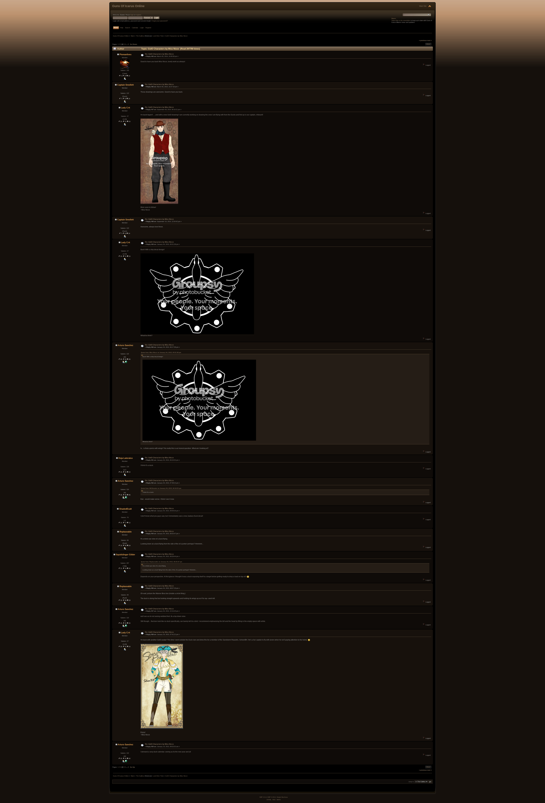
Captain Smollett (125, 85)
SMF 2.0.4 (262, 797)
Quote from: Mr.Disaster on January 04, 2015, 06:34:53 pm (161, 488)
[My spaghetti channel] (126, 362)
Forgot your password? (160, 21)
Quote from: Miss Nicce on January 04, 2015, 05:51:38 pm (161, 352)
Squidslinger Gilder (125, 554)
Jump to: (411, 781)
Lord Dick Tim (158, 36)
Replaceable (126, 531)
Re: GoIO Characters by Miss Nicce (159, 54)
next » (429, 40)
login (132, 15)
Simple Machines (282, 797)
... (127, 44)
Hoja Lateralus (125, 458)
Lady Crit (125, 107)
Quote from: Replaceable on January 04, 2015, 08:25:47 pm (161, 562)
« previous (423, 40)
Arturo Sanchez (125, 345)
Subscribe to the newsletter (400, 20)
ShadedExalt (125, 509)
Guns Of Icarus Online (128, 6)
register (138, 15)
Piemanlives (125, 54)
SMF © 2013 (272, 797)
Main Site (422, 6)
